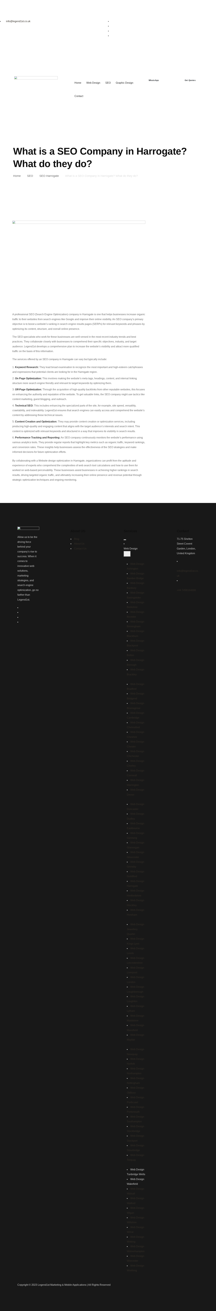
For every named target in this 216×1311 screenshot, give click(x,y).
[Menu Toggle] (125, 539)
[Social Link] (112, 21)
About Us (79, 543)
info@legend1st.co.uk (17, 21)
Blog (76, 539)
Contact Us (80, 548)
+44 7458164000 (186, 590)
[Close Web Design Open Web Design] (127, 554)
